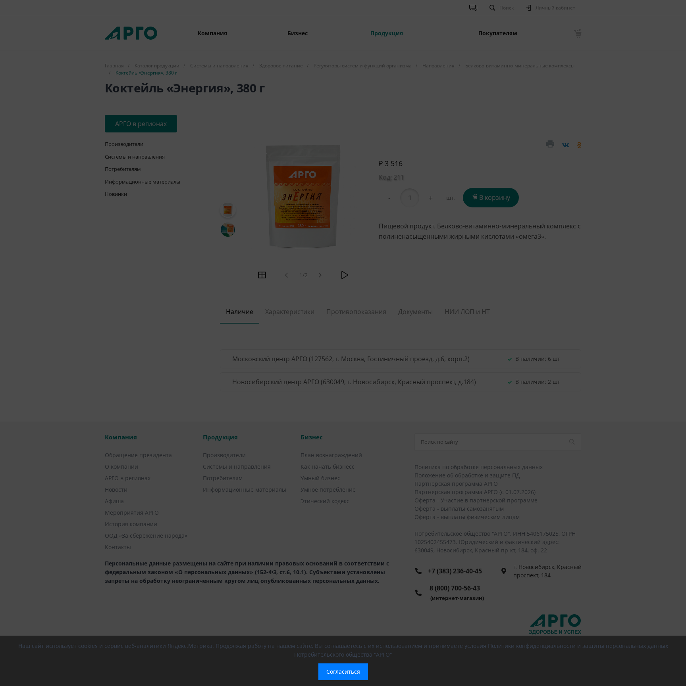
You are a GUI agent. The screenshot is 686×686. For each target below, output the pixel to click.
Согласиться (343, 671)
